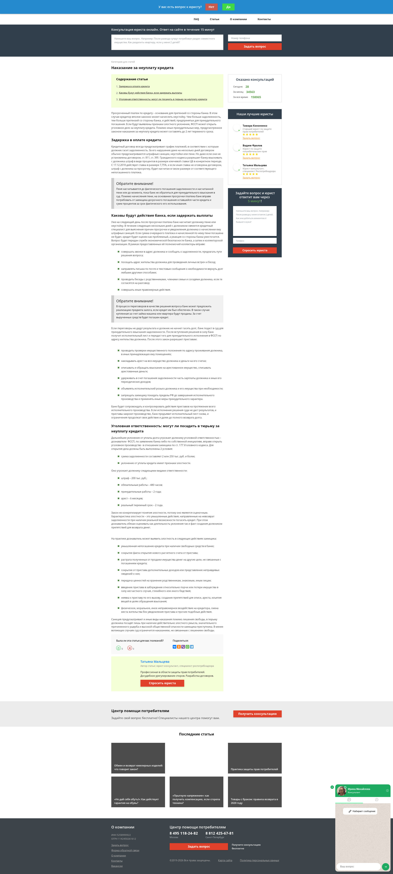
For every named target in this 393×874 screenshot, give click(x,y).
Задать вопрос (255, 46)
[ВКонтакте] (174, 647)
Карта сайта (225, 860)
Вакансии (117, 866)
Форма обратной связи (125, 850)
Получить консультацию (257, 714)
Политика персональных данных (259, 860)
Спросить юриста (162, 683)
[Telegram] (192, 647)
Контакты (264, 19)
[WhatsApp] (187, 647)
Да (228, 7)
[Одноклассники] (179, 647)
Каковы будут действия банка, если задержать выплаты (150, 92)
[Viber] (183, 647)
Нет (211, 7)
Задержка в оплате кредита (134, 86)
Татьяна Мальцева (154, 661)
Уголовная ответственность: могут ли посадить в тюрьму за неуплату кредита (163, 99)
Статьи (214, 19)
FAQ (196, 19)
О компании (238, 19)
